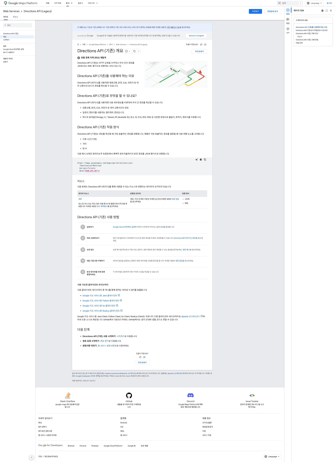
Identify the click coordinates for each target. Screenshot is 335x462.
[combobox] (290, 3)
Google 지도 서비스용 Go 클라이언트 (99, 306)
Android (123, 423)
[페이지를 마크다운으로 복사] (134, 51)
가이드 (5, 17)
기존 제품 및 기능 (173, 27)
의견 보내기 (199, 51)
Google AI (132, 446)
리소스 (15, 17)
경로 (80, 199)
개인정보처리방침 (51, 456)
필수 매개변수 (102, 206)
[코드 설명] (197, 159)
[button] (91, 57)
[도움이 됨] (201, 44)
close (330, 10)
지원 (204, 431)
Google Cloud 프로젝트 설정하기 (125, 227)
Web (122, 431)
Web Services (11, 11)
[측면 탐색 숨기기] (31, 457)
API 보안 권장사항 (45, 431)
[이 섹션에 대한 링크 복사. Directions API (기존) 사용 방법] (121, 217)
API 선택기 (42, 427)
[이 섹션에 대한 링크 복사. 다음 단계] (92, 329)
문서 (67, 3)
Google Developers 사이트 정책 (87, 376)
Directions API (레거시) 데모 (185, 238)
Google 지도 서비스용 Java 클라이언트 (100, 295)
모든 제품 (144, 446)
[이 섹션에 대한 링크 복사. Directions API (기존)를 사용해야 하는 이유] (136, 76)
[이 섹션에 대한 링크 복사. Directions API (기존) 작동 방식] (121, 127)
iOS (121, 427)
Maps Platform (28, 3)
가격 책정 (57, 3)
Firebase (95, 446)
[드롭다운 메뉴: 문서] (72, 3)
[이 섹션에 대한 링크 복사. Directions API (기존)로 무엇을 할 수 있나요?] (139, 96)
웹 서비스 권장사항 (106, 345)
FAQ (40, 423)
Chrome (83, 446)
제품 (47, 3)
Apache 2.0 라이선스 (191, 316)
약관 (40, 456)
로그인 (329, 3)
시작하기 (255, 11)
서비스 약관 (206, 435)
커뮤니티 (91, 3)
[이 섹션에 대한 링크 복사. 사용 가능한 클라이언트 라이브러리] (111, 284)
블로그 (80, 3)
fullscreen (326, 10)
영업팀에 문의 (272, 11)
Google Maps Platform (97, 44)
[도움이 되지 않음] (205, 44)
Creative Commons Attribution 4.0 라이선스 (121, 373)
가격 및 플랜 (207, 423)
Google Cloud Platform (113, 446)
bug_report (322, 10)
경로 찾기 (104, 341)
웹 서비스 (124, 435)
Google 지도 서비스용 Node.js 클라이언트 (101, 311)
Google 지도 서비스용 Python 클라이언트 (101, 300)
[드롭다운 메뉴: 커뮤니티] (98, 3)
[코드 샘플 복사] (205, 159)
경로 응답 (175, 199)
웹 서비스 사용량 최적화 (47, 435)
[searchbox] (17, 25)
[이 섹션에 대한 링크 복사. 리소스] (87, 181)
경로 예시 (186, 250)
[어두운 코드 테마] (201, 159)
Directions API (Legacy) (38, 11)
